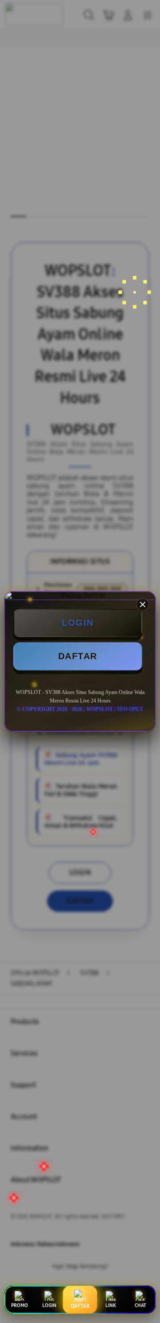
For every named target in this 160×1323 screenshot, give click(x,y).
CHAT (140, 1305)
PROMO (19, 1305)
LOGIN (78, 623)
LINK (110, 1305)
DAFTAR (77, 656)
